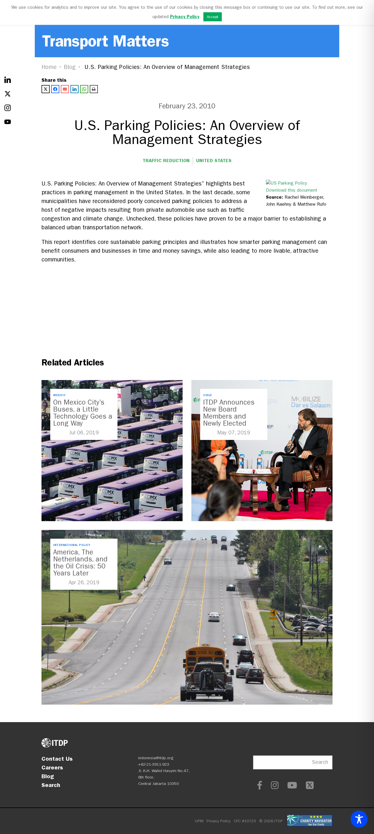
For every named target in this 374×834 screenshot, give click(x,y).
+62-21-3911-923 (153, 764)
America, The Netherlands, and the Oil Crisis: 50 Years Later (80, 562)
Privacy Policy (219, 821)
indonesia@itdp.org (156, 757)
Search (50, 784)
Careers (52, 767)
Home (49, 67)
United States (213, 160)
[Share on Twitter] (45, 89)
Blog (70, 67)
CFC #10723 (245, 821)
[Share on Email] (65, 89)
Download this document (291, 190)
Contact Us (57, 758)
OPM (199, 821)
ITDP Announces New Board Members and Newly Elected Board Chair (228, 416)
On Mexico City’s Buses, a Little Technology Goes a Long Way (82, 412)
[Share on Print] (94, 89)
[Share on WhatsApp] (84, 89)
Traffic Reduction (166, 160)
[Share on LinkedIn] (74, 89)
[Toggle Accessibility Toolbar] (359, 819)
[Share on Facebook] (55, 89)
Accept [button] (212, 17)
